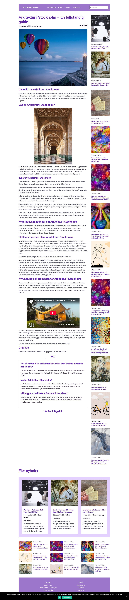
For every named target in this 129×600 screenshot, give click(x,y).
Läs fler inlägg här (53, 411)
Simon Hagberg (98, 515)
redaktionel (83, 25)
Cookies (67, 7)
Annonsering (51, 7)
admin (68, 515)
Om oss (60, 7)
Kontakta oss (76, 7)
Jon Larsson (38, 26)
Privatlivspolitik (67, 597)
